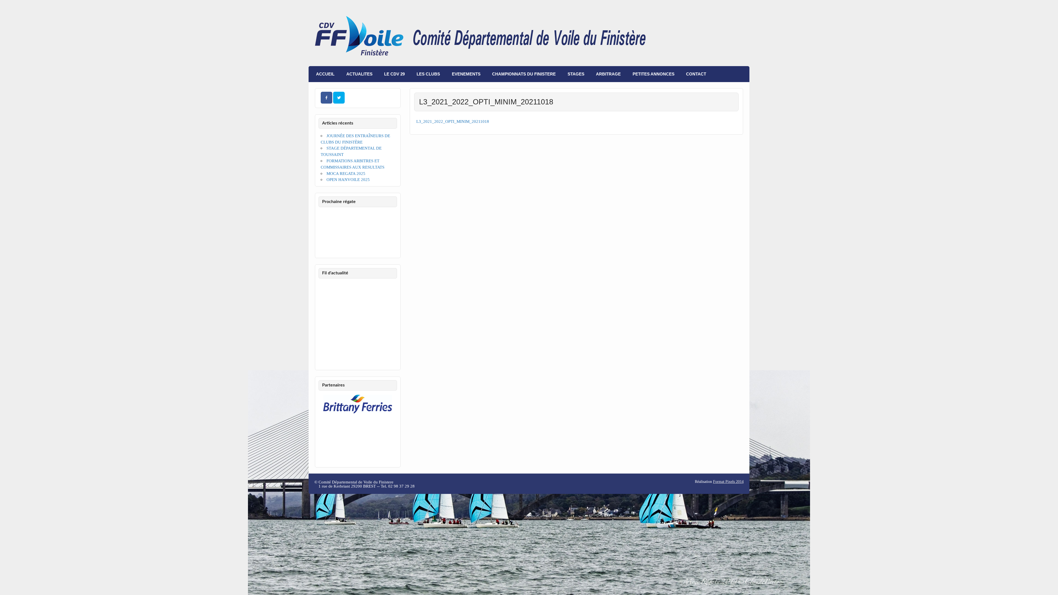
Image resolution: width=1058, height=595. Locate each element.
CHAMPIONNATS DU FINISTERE (524, 74)
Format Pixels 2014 (728, 482)
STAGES (576, 74)
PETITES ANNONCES (653, 74)
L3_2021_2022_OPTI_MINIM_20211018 (452, 121)
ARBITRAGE (608, 74)
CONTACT (696, 74)
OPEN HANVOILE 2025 (348, 179)
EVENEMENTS (466, 74)
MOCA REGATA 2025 (345, 173)
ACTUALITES (359, 74)
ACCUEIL (325, 74)
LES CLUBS (428, 74)
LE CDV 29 (394, 74)
